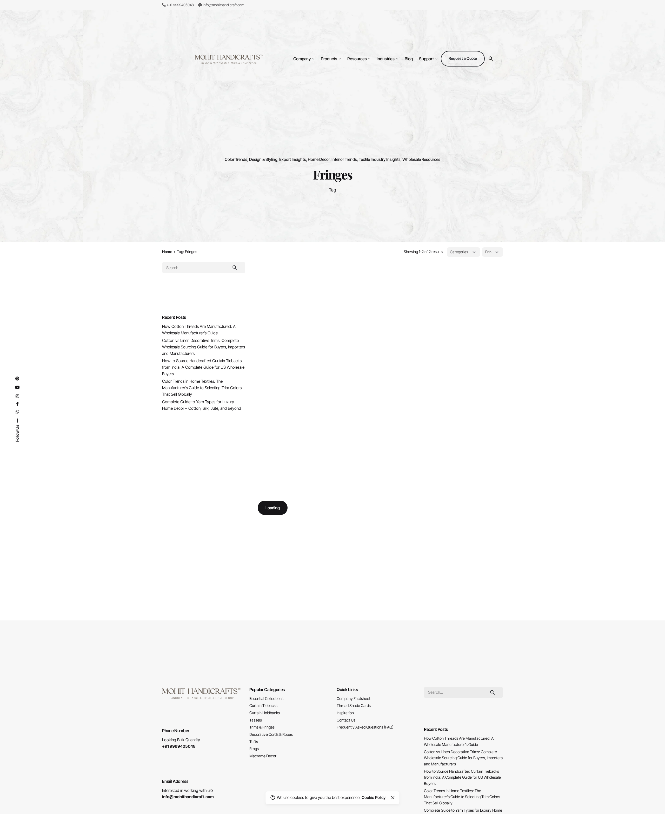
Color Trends (236, 159)
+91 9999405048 (180, 5)
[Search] (491, 58)
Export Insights (292, 159)
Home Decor (319, 159)
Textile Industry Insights (380, 159)
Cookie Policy (373, 797)
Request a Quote (463, 58)
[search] (234, 267)
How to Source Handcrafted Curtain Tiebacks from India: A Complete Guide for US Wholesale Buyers (203, 367)
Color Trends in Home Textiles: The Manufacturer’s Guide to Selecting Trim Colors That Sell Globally (202, 388)
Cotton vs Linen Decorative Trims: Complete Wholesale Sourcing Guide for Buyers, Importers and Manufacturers (203, 347)
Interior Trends (344, 159)
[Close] (393, 797)
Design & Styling (263, 159)
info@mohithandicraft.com (223, 5)
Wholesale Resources (421, 159)
